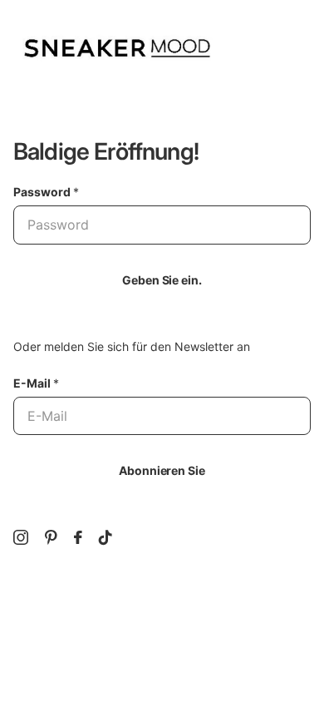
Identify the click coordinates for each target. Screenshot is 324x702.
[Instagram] (20, 537)
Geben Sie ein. (161, 280)
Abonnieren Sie (161, 470)
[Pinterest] (51, 537)
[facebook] (78, 537)
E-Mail (36, 383)
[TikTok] (105, 537)
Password (46, 192)
